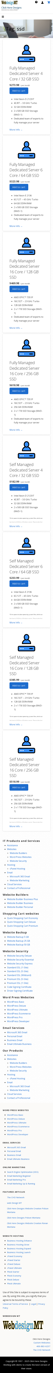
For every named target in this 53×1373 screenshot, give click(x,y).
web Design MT (14, 1203)
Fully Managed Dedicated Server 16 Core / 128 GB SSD (24, 269)
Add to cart (18, 90)
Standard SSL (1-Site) (17, 967)
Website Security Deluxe (19, 955)
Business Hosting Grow (18, 1244)
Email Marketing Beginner (19, 1176)
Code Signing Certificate (19, 986)
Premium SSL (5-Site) (17, 979)
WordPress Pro (15, 1017)
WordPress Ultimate (17, 1009)
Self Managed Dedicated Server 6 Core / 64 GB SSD (26, 566)
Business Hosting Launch (18, 1252)
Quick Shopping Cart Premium (22, 925)
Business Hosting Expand (19, 1248)
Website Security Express (20, 963)
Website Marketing (19, 880)
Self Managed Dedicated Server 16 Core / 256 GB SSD (24, 767)
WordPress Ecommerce (19, 1013)
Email (10, 872)
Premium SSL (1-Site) (17, 983)
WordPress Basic (15, 1001)
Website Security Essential (20, 959)
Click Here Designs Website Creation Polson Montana (27, 1210)
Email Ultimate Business (19, 1044)
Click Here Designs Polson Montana (23, 1217)
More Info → (16, 129)
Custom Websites (42, 1342)
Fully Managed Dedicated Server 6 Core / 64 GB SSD (26, 170)
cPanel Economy (14, 1256)
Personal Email (14, 1036)
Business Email (14, 1040)
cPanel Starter (13, 1260)
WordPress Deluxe (16, 1005)
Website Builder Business (20, 903)
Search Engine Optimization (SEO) (22, 1172)
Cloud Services (14, 884)
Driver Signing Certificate (20, 990)
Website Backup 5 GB (18, 936)
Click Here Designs (11, 7)
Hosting (11, 864)
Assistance (12, 845)
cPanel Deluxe (13, 1264)
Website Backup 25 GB (18, 940)
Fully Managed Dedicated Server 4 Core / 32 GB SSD (26, 73)
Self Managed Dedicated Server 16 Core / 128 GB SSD (24, 665)
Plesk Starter (13, 1271)
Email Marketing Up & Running (21, 1183)
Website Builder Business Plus (22, 899)
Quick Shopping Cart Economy (22, 918)
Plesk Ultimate (14, 1283)
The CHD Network (15, 1197)
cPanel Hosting (17, 868)
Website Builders (18, 853)
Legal (33, 1304)
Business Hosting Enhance (19, 1240)
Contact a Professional (18, 888)
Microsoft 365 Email (20, 876)
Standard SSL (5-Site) (17, 971)
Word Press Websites (21, 857)
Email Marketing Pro (16, 1179)
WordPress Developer (18, 1021)
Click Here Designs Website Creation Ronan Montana (27, 1225)
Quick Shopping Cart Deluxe (21, 921)
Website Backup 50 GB (18, 944)
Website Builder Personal (20, 907)
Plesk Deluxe (13, 1279)
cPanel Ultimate (14, 1268)
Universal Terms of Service (15, 1304)
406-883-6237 (43, 1346)
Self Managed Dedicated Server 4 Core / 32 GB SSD (26, 470)
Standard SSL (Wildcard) (19, 975)
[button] (5, 16)
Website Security (18, 860)
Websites (11, 849)
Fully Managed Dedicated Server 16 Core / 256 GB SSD (24, 371)
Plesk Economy (14, 1275)
